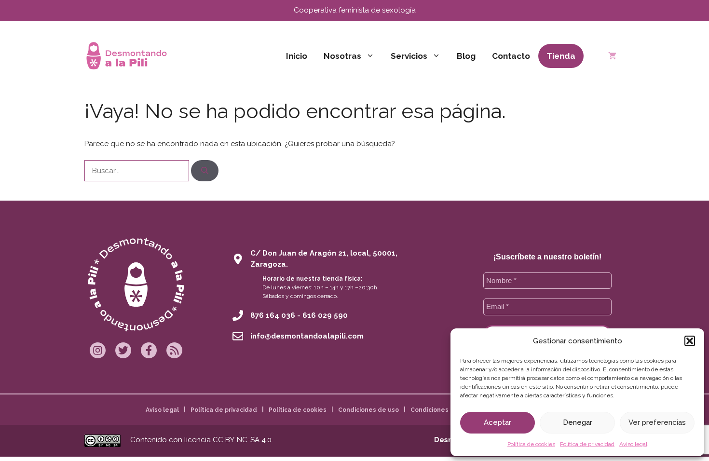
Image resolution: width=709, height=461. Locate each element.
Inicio (296, 56)
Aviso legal (633, 444)
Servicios (409, 56)
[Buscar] (204, 171)
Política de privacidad (587, 444)
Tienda (560, 56)
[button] (690, 341)
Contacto (511, 56)
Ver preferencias (657, 422)
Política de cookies (531, 444)
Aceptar (497, 422)
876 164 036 (272, 315)
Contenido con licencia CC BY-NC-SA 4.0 (201, 439)
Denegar (577, 422)
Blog (466, 56)
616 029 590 (325, 315)
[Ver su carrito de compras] (612, 56)
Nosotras (342, 56)
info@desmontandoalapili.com (307, 336)
